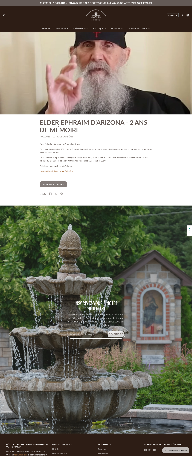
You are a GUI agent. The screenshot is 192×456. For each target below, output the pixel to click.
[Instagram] (149, 450)
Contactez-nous (137, 28)
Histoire (56, 449)
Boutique (98, 28)
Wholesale (103, 453)
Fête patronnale (59, 453)
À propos (60, 28)
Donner (115, 28)
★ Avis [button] (189, 230)
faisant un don (21, 454)
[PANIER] (187, 15)
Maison (46, 28)
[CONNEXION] (182, 15)
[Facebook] (145, 450)
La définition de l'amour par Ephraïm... (57, 171)
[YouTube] (154, 450)
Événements (80, 28)
